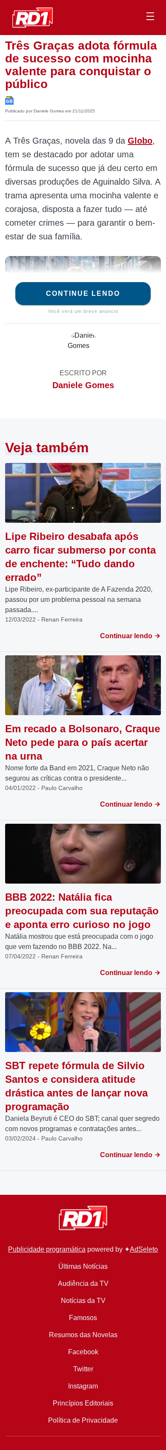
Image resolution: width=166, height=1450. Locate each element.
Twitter (83, 1369)
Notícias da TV (83, 1300)
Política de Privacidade (83, 1420)
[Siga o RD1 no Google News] (9, 99)
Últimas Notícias (83, 1266)
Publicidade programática (47, 1249)
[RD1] (32, 17)
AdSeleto (144, 1249)
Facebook (83, 1352)
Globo (140, 140)
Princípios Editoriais (83, 1403)
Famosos (83, 1317)
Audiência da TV (83, 1283)
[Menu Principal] (150, 17)
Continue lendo (83, 293)
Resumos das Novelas (83, 1334)
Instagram (83, 1386)
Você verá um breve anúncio (83, 311)
